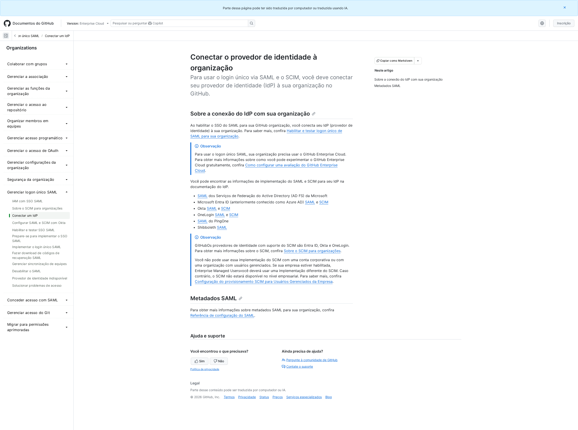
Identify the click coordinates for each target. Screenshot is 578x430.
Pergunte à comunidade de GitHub (312, 360)
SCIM (323, 202)
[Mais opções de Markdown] (418, 60)
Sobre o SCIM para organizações (312, 251)
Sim (202, 361)
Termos (229, 397)
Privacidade (247, 397)
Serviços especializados (304, 397)
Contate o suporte (299, 366)
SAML (202, 195)
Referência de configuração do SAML (222, 315)
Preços (278, 397)
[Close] (565, 7)
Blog (328, 397)
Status (264, 397)
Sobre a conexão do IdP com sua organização (250, 113)
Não (221, 361)
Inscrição (564, 23)
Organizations (21, 48)
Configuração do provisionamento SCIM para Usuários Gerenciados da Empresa (264, 281)
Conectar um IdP (57, 36)
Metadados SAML (213, 298)
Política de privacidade (204, 369)
